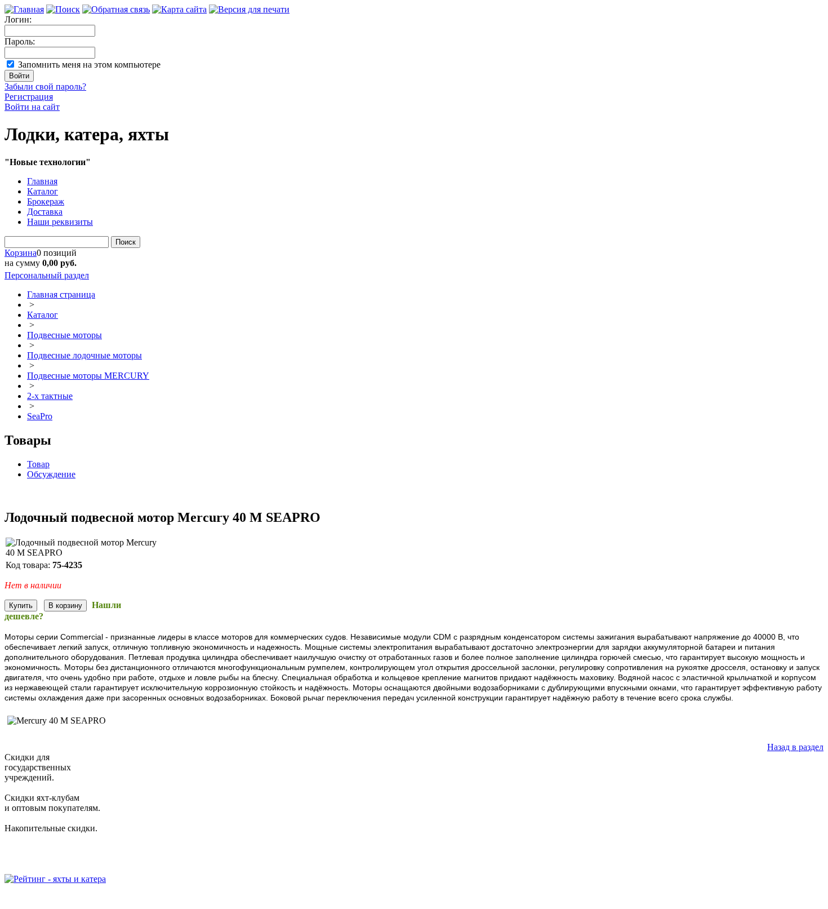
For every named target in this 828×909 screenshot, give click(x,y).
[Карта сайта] (179, 9)
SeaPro (39, 416)
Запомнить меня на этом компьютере (89, 64)
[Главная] (24, 9)
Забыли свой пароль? (45, 86)
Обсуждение (51, 474)
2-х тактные (50, 396)
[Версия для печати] (249, 9)
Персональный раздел (47, 275)
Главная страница (61, 294)
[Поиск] (63, 9)
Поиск (125, 242)
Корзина (21, 253)
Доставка (45, 211)
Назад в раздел (795, 747)
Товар (38, 464)
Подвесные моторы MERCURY (88, 375)
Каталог (42, 191)
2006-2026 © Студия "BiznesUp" (66, 899)
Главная (42, 181)
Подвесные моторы (64, 335)
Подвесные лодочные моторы (84, 355)
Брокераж (45, 201)
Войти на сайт (32, 107)
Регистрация (29, 96)
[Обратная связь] (116, 9)
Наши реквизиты (60, 222)
